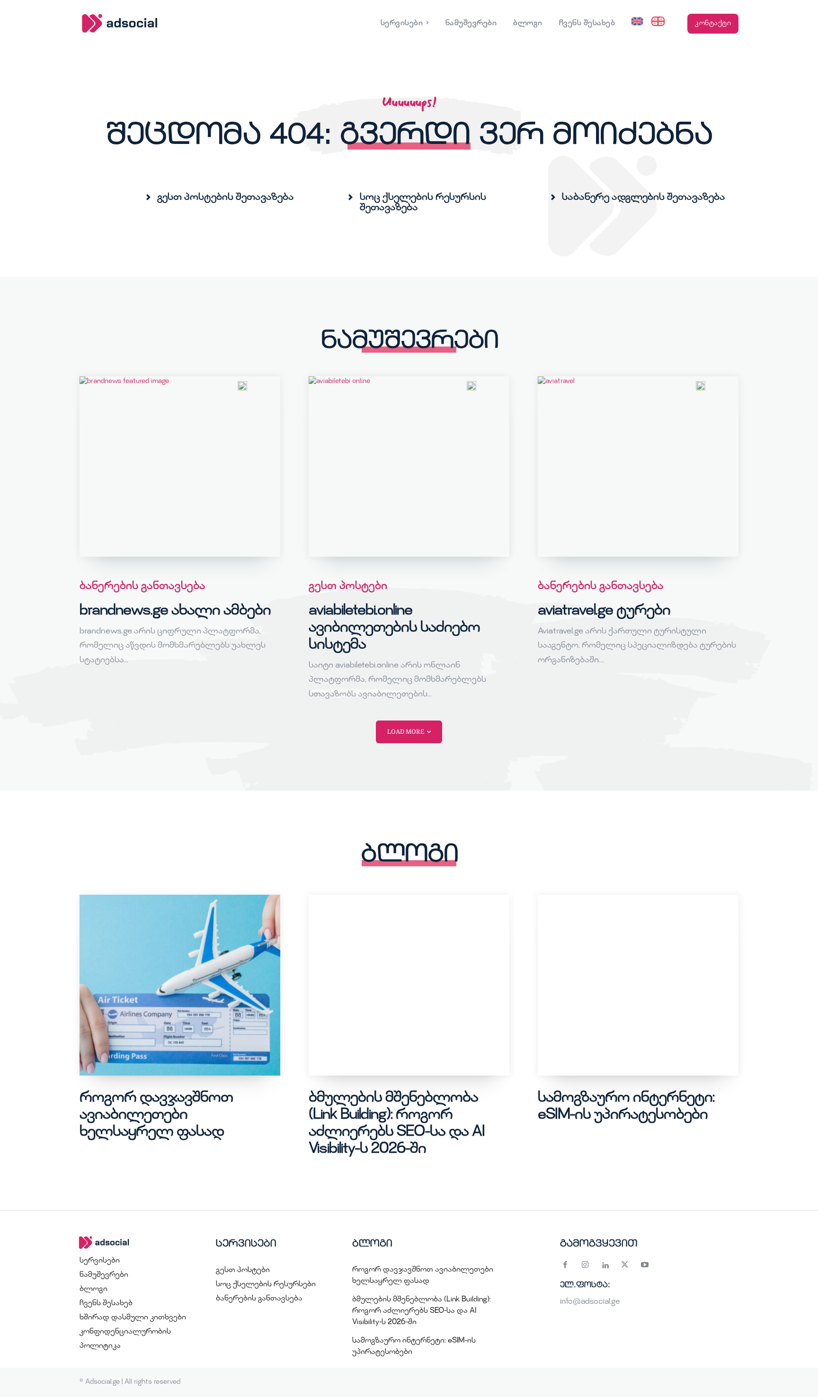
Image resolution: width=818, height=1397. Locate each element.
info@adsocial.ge (590, 1302)
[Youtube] (644, 1266)
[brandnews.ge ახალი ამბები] (180, 466)
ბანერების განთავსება (142, 586)
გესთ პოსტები (348, 586)
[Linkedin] (605, 1266)
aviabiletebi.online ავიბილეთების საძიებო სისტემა (394, 628)
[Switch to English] (637, 23)
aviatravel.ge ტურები (604, 611)
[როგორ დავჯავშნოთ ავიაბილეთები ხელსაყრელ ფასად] (180, 985)
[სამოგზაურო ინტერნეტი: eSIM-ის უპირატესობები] (638, 985)
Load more (405, 731)
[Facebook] (565, 1266)
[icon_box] (219, 197)
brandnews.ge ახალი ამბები (175, 611)
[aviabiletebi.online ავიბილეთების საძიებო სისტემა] (409, 466)
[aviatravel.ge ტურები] (638, 466)
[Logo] (162, 23)
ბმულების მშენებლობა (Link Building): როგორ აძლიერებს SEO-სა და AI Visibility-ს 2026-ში (421, 1311)
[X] (624, 1266)
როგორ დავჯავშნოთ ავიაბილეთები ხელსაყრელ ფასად (156, 1115)
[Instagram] (585, 1266)
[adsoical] (135, 1242)
